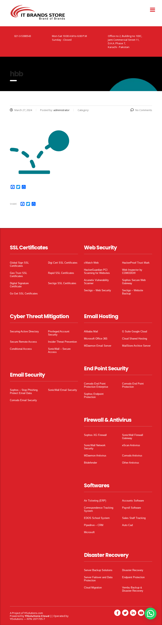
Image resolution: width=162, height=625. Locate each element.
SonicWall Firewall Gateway (132, 437)
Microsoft (89, 532)
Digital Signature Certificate (19, 285)
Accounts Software (133, 500)
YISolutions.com (33, 613)
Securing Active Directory (24, 331)
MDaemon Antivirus (95, 455)
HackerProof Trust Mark (136, 262)
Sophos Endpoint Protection (94, 395)
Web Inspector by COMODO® (132, 271)
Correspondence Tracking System (98, 509)
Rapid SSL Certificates (61, 272)
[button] (150, 613)
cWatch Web (91, 262)
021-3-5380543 (22, 36)
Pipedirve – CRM (93, 525)
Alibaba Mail (91, 331)
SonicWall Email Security (62, 389)
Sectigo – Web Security (97, 290)
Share (13, 203)
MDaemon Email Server (97, 345)
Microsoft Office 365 (95, 338)
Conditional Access (21, 348)
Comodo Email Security (23, 400)
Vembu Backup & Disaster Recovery (132, 589)
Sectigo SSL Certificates (62, 283)
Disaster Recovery (132, 570)
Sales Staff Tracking (134, 518)
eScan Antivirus (131, 445)
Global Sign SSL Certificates (19, 264)
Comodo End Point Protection (133, 385)
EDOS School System (97, 518)
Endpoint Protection (133, 577)
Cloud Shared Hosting (134, 338)
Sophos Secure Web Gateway (134, 282)
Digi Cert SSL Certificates (62, 262)
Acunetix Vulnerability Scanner (96, 282)
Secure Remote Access (23, 341)
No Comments (143, 110)
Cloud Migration (93, 587)
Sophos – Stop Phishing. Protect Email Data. (24, 391)
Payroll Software (131, 507)
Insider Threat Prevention (62, 341)
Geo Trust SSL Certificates (18, 274)
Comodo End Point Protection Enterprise (96, 385)
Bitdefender (90, 462)
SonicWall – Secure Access (59, 350)
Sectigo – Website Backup (132, 292)
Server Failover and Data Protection (98, 579)
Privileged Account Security (58, 333)
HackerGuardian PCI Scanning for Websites (97, 271)
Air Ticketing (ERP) (95, 500)
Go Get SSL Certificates (24, 293)
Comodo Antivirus (132, 455)
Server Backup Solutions (98, 570)
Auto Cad (127, 525)
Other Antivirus (130, 462)
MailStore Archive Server (136, 345)
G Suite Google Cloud (134, 331)
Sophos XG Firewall (95, 435)
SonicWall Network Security (94, 447)
